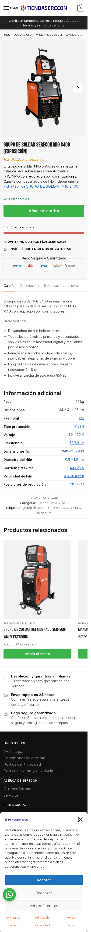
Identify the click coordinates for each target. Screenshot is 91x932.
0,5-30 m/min (74, 476)
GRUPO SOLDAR (61, 508)
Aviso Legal (13, 751)
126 (81, 418)
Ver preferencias (44, 905)
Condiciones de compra (24, 758)
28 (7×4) (77, 484)
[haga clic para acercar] (43, 88)
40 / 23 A (77, 468)
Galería (9, 286)
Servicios (11, 795)
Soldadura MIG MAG (53, 503)
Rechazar (43, 893)
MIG (78, 508)
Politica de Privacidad (22, 764)
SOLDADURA (23, 34)
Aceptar (44, 880)
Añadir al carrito (44, 210)
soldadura (43, 513)
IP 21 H (79, 426)
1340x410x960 (72, 451)
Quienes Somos (17, 788)
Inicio (7, 34)
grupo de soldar (35, 508)
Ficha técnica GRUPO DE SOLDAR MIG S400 (41, 186)
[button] (80, 819)
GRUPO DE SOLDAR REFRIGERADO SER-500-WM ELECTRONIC (35, 633)
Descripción (29, 286)
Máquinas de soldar (49, 34)
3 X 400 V (76, 435)
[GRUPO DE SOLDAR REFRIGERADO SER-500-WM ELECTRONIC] (37, 579)
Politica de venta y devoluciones (31, 770)
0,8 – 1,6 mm (74, 459)
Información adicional (61, 286)
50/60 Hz (77, 443)
